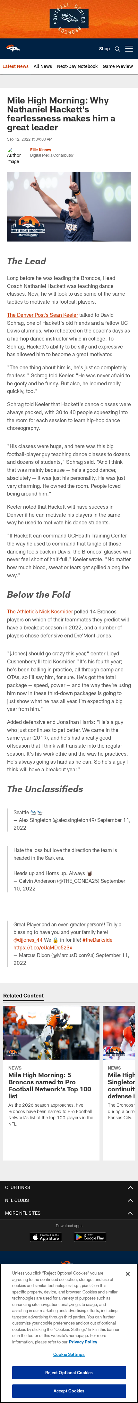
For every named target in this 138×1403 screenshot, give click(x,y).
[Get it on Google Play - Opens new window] (90, 1240)
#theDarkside (97, 940)
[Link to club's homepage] (13, 46)
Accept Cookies (69, 1390)
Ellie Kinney (40, 149)
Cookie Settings (69, 1354)
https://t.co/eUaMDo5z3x (42, 947)
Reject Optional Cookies (69, 1372)
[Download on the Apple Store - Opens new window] (46, 1238)
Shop (104, 48)
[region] (69, 1333)
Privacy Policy (83, 1341)
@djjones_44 (28, 940)
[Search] (117, 49)
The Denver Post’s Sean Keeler (42, 315)
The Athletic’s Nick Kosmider (40, 611)
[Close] (128, 1274)
